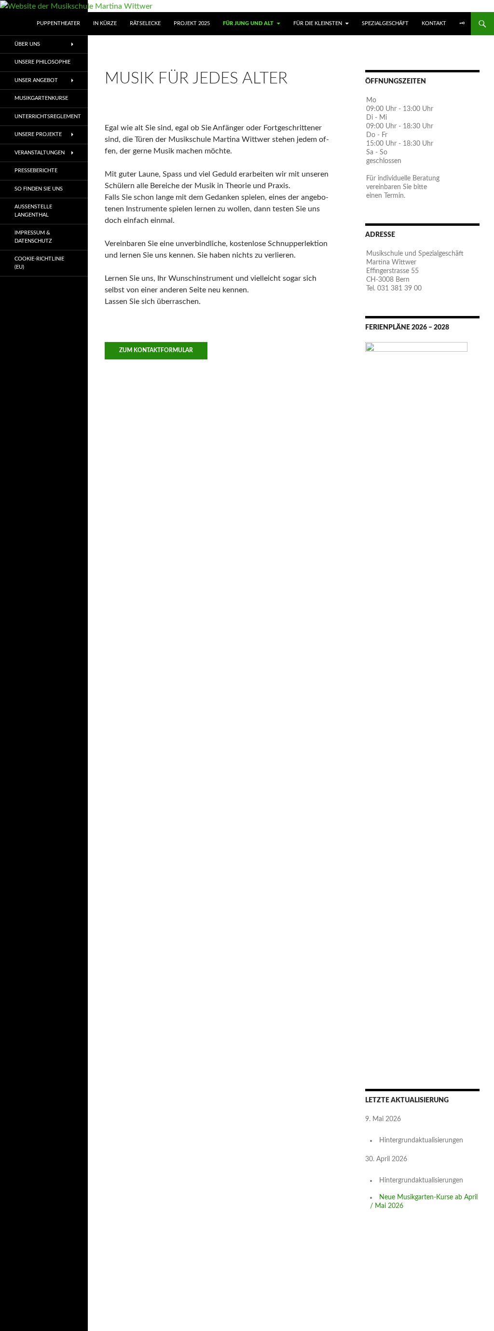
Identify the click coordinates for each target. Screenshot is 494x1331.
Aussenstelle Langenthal (33, 211)
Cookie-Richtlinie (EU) (39, 263)
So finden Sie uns (38, 189)
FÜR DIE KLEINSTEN (317, 23)
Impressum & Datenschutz (33, 237)
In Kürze (105, 23)
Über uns (27, 44)
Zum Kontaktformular (156, 350)
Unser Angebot (36, 80)
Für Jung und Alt (248, 23)
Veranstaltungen (39, 152)
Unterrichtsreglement (47, 116)
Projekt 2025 (192, 23)
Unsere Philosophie (42, 62)
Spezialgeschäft (385, 23)
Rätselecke (145, 23)
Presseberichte (35, 170)
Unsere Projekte (38, 134)
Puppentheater (58, 23)
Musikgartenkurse (41, 98)
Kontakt (434, 23)
